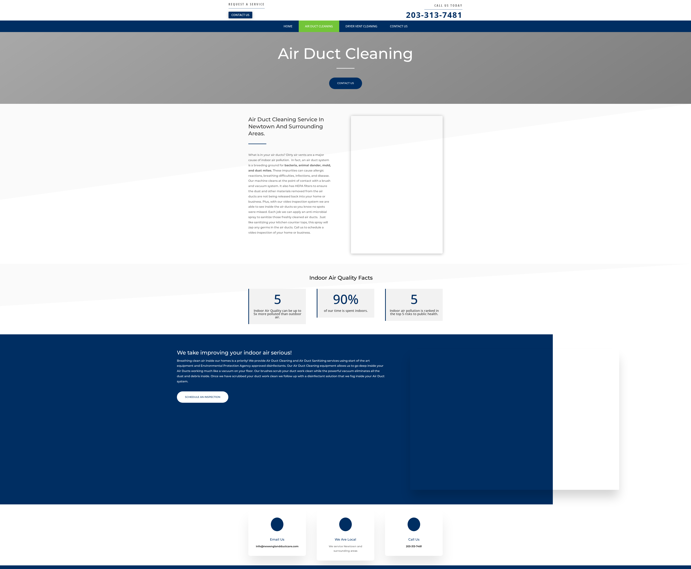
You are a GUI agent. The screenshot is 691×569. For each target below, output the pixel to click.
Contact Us (240, 15)
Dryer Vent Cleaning (361, 26)
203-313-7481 (434, 14)
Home (288, 26)
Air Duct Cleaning (319, 26)
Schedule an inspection (202, 397)
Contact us (399, 26)
